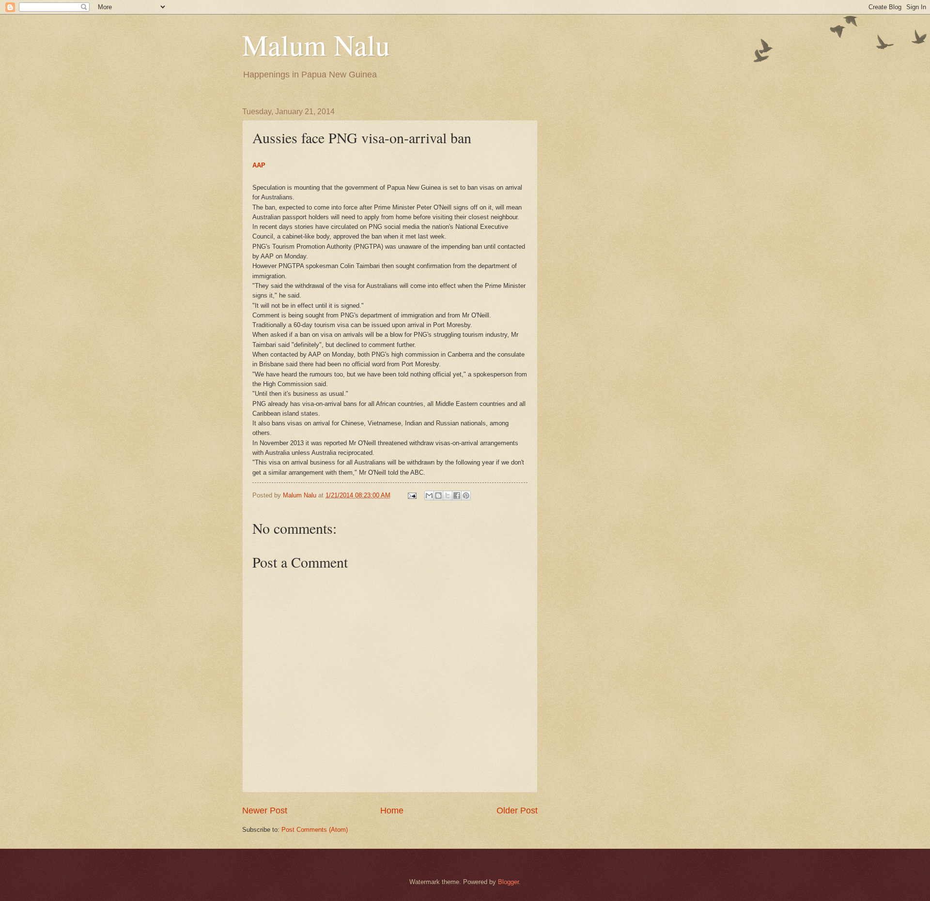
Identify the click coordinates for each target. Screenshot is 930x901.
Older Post (517, 810)
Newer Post (264, 810)
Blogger (508, 882)
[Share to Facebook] (457, 495)
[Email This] (429, 495)
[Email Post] (411, 495)
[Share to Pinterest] (466, 495)
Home (391, 810)
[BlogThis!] (438, 495)
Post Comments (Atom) (314, 829)
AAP (258, 165)
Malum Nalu (316, 44)
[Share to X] (447, 495)
